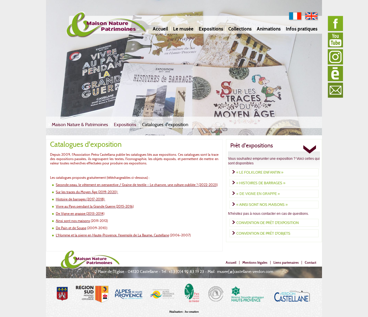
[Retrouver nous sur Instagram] (335, 56)
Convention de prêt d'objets (263, 233)
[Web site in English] (312, 20)
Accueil (160, 28)
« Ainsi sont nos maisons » (262, 204)
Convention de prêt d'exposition (267, 222)
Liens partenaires (286, 262)
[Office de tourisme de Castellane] (292, 308)
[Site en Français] (296, 20)
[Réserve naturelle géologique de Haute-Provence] (248, 308)
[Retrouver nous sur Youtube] (335, 40)
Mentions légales (254, 262)
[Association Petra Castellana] (216, 308)
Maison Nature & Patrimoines (80, 124)
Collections (240, 28)
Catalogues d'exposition (165, 124)
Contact (310, 262)
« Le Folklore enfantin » (259, 172)
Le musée (183, 28)
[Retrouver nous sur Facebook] (335, 23)
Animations (269, 28)
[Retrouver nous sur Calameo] (335, 73)
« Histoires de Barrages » (260, 183)
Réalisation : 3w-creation (184, 312)
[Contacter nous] (335, 90)
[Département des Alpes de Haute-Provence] (128, 308)
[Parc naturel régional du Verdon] (191, 308)
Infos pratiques (301, 28)
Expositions (211, 28)
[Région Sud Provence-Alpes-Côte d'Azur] (92, 308)
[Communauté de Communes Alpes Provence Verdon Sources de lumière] (162, 308)
